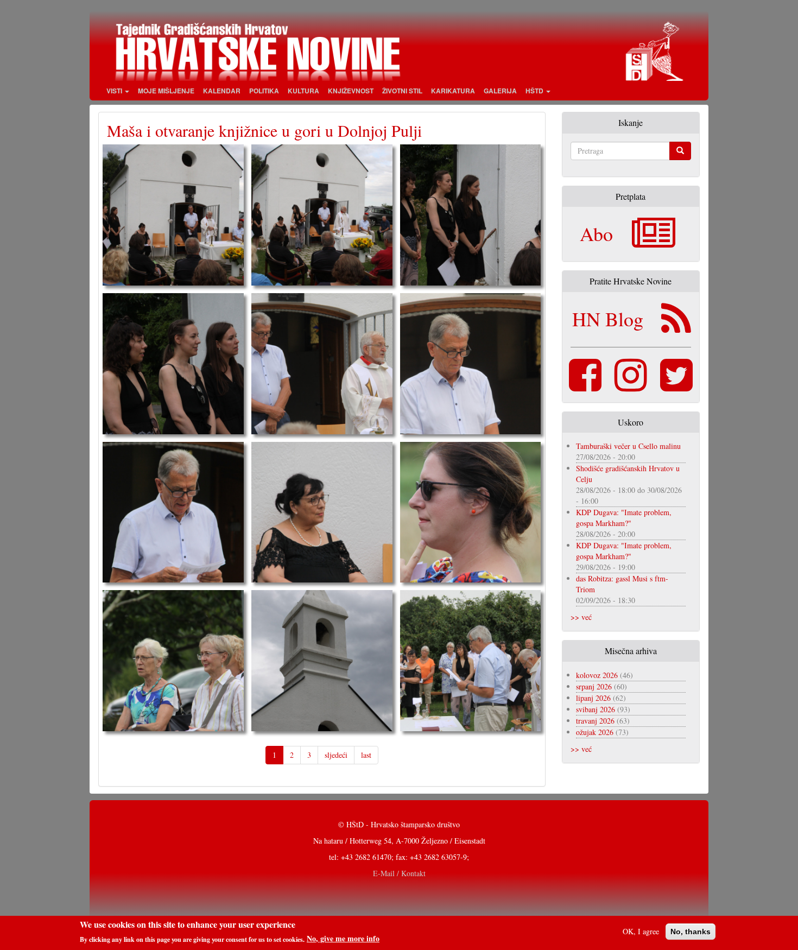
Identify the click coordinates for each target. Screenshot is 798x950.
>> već (581, 617)
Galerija (500, 91)
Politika (264, 91)
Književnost (350, 91)
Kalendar (221, 91)
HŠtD (535, 91)
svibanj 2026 (595, 709)
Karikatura (453, 91)
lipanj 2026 (593, 698)
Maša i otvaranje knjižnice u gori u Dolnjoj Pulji (264, 130)
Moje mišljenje (166, 91)
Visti (115, 91)
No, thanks (690, 931)
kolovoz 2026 (597, 675)
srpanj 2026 (594, 686)
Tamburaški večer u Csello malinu (628, 446)
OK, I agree (641, 931)
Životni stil (402, 91)
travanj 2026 (595, 720)
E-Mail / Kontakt (399, 873)
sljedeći (336, 755)
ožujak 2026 (594, 732)
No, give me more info (343, 938)
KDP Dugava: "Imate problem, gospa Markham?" (624, 517)
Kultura (303, 91)
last (366, 755)
